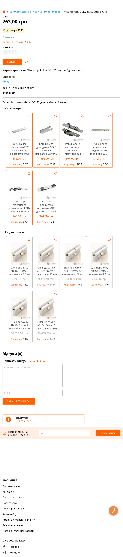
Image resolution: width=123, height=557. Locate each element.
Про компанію (11, 486)
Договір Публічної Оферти (18, 530)
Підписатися (108, 433)
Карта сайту (10, 514)
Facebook (14, 546)
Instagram (15, 552)
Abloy (6, 81)
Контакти (8, 491)
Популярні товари (13, 508)
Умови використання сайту (19, 519)
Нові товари (10, 503)
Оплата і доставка (13, 497)
